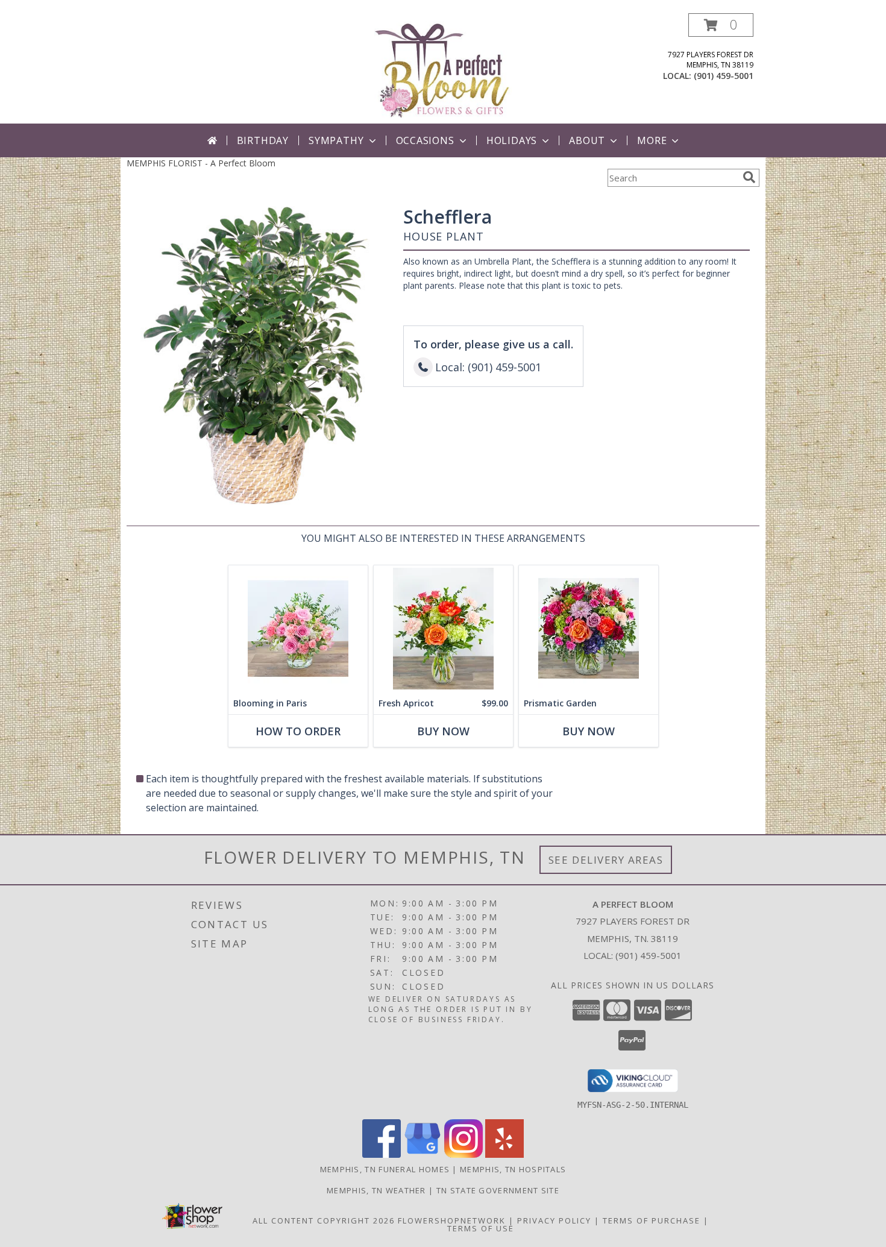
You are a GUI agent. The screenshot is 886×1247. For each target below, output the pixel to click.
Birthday (263, 140)
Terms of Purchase (651, 1220)
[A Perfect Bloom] (443, 68)
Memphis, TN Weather (376, 1190)
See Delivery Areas (606, 860)
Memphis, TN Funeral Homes (385, 1169)
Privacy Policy (554, 1220)
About (587, 140)
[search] (749, 177)
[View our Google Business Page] (422, 1154)
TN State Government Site (497, 1190)
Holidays (511, 140)
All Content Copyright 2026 (324, 1220)
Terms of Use (480, 1228)
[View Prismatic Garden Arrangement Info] (588, 629)
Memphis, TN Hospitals (513, 1169)
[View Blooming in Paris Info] (298, 629)
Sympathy (336, 140)
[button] (720, 25)
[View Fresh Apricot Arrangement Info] (443, 629)
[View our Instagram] (463, 1154)
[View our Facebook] (381, 1154)
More (652, 140)
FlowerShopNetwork (452, 1220)
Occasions (425, 140)
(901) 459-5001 (723, 75)
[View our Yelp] (504, 1154)
